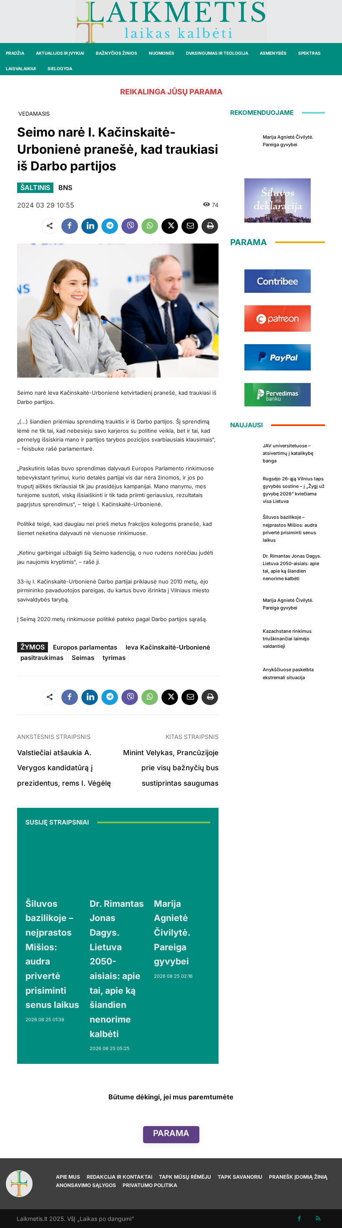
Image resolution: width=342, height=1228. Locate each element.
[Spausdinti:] (209, 226)
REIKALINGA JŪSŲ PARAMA (171, 91)
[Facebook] (69, 226)
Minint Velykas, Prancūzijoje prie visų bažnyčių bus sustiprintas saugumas (171, 767)
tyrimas (114, 658)
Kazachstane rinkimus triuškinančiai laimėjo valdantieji (287, 638)
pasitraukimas (41, 658)
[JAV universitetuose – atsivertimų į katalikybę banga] (244, 452)
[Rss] (318, 1218)
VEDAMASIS (34, 113)
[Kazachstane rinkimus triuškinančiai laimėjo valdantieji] (244, 638)
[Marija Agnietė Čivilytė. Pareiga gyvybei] (182, 863)
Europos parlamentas (85, 647)
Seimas (83, 658)
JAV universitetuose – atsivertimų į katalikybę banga (288, 453)
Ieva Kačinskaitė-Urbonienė (168, 647)
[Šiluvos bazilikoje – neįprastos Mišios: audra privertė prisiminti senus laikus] (53, 863)
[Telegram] (109, 226)
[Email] (189, 226)
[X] (169, 226)
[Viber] (129, 226)
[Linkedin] (89, 226)
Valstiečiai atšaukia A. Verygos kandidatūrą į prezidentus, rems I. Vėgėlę (64, 767)
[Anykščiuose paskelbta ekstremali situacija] (244, 672)
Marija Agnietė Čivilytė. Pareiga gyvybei (172, 932)
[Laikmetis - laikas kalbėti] (171, 21)
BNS (65, 187)
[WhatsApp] (149, 226)
